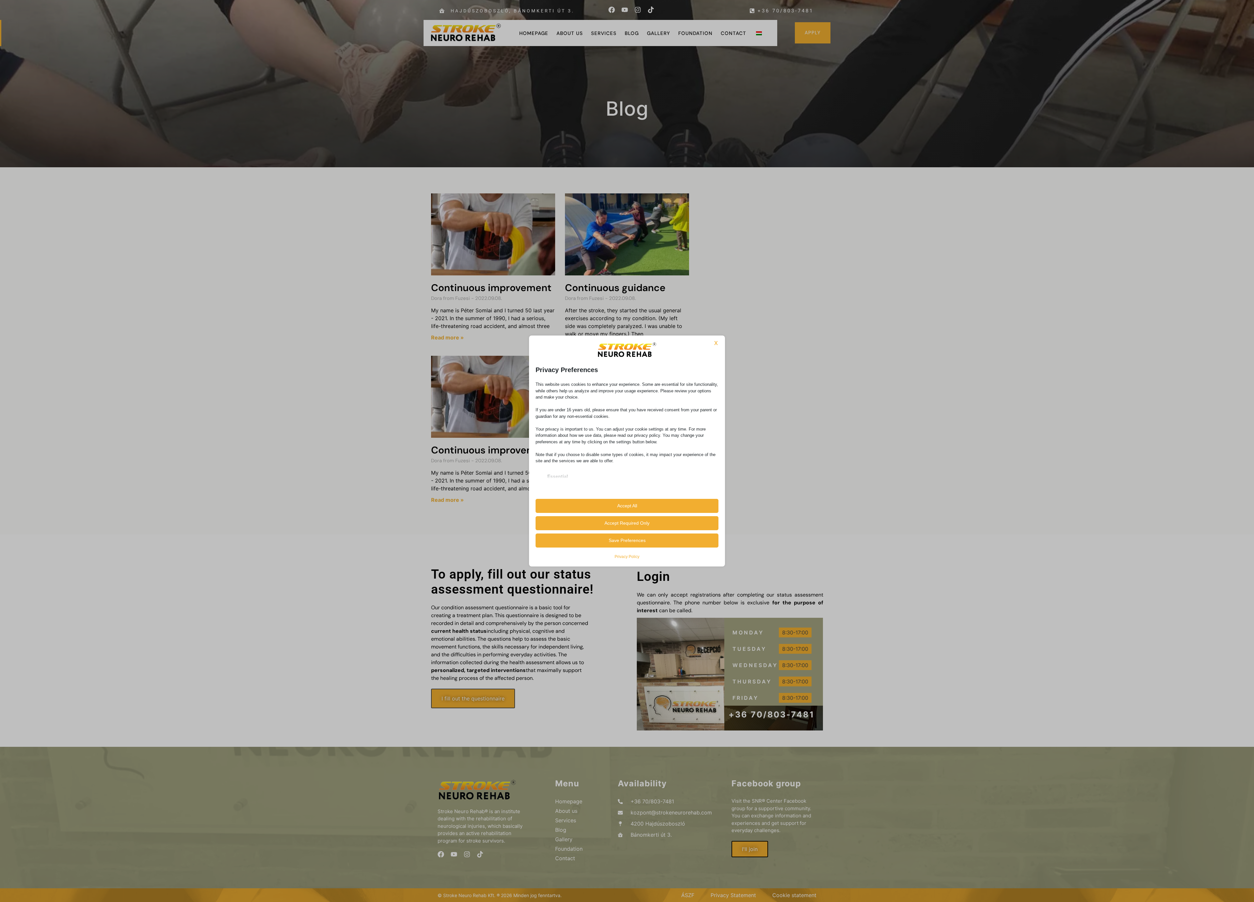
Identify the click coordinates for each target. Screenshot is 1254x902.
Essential (557, 476)
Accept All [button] (627, 505)
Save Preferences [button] (627, 540)
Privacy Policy (627, 556)
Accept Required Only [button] (627, 523)
